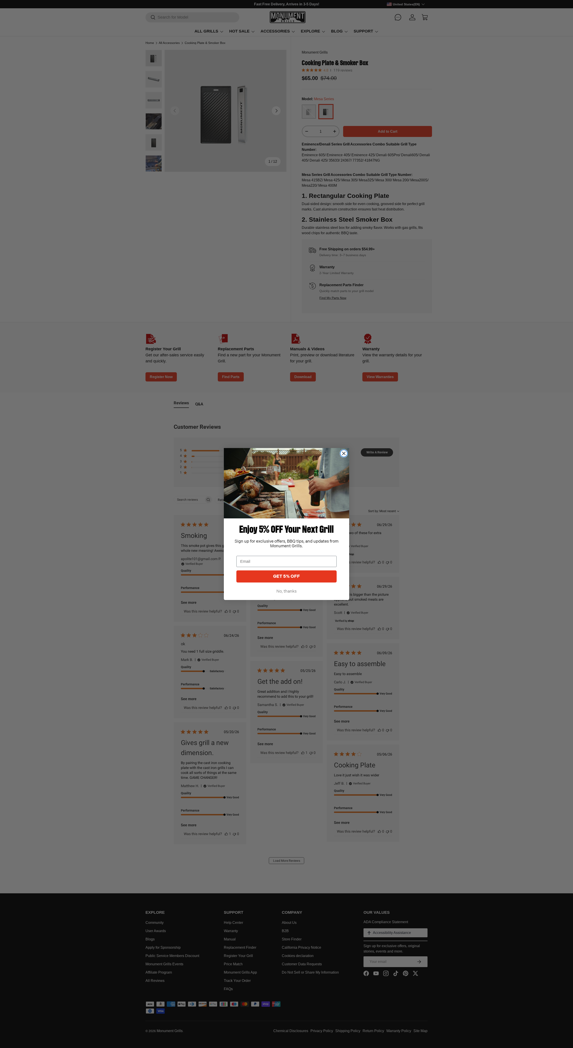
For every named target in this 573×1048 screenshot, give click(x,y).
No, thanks (286, 591)
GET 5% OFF (286, 576)
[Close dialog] (343, 453)
